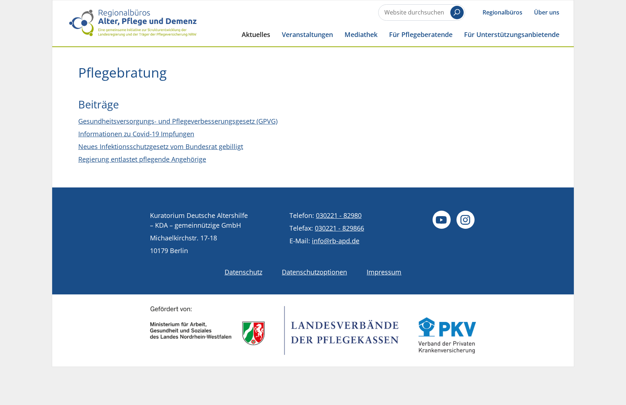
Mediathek (361, 34)
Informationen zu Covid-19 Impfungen (136, 133)
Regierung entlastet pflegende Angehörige (142, 159)
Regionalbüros (502, 12)
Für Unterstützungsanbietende (511, 34)
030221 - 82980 (339, 215)
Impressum (384, 272)
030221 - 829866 (339, 228)
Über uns (546, 12)
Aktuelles (256, 34)
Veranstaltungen (307, 34)
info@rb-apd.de (335, 240)
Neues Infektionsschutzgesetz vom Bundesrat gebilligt (160, 146)
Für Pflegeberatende (420, 34)
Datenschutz (243, 272)
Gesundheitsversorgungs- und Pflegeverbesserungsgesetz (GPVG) (177, 121)
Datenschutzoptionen (314, 272)
